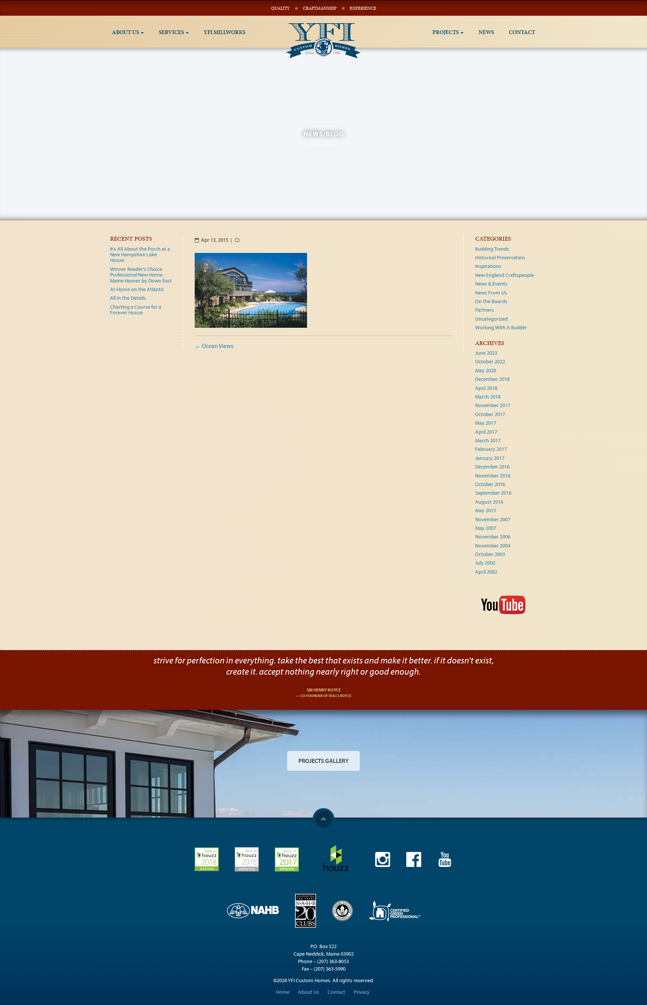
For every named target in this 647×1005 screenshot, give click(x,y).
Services (172, 32)
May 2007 (485, 528)
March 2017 (488, 440)
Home (282, 992)
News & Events (491, 283)
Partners (484, 309)
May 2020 (485, 370)
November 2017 (492, 405)
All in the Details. (128, 297)
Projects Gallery (323, 760)
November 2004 (492, 545)
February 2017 (491, 449)
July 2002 (485, 562)
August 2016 (489, 501)
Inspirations (488, 266)
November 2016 (492, 475)
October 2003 (490, 554)
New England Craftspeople (504, 275)
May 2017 (485, 422)
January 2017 (489, 458)
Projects (446, 32)
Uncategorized (491, 318)
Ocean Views (214, 345)
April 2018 (486, 388)
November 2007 (492, 519)
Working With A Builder (501, 327)
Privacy (362, 992)
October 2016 (490, 484)
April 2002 (486, 571)
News (486, 32)
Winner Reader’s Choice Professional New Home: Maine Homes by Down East (141, 275)
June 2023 (486, 352)
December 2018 (492, 379)
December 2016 (492, 466)
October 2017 (490, 414)
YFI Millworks (224, 32)
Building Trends (492, 248)
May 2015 (485, 510)
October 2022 (490, 361)
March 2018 (488, 396)
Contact (522, 32)
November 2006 (492, 536)
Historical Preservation (500, 257)
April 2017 (486, 431)
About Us (126, 32)
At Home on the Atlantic (137, 289)
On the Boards (491, 301)
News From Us (491, 292)
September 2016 (493, 492)
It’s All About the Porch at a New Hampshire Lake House (140, 254)
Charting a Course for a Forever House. (135, 309)
